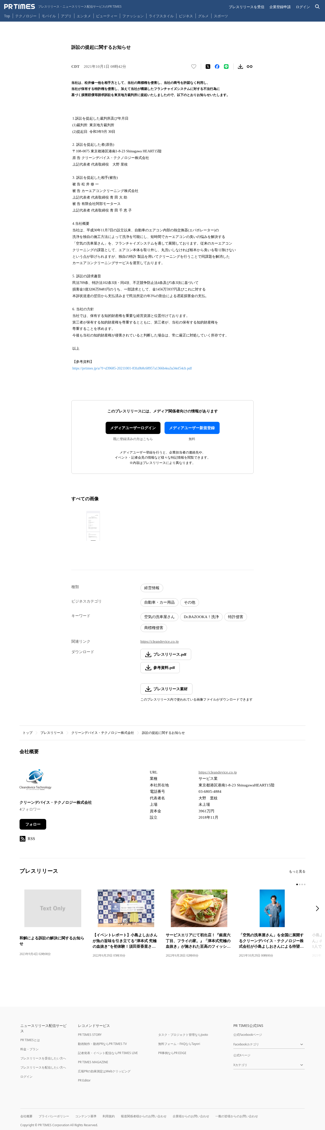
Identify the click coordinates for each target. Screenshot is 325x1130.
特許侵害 (235, 617)
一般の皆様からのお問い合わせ (236, 1116)
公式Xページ (241, 1055)
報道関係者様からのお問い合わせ (144, 1116)
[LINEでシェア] (226, 66)
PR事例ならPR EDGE (172, 1053)
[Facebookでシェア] (217, 66)
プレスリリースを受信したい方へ (43, 1058)
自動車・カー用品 (159, 602)
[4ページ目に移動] (304, 884)
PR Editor (84, 1080)
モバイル (49, 15)
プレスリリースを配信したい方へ (43, 1067)
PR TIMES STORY (90, 1034)
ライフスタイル (161, 15)
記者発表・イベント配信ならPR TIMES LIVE (108, 1053)
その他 (189, 602)
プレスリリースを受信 (246, 6)
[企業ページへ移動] (35, 781)
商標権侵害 (153, 628)
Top (7, 15)
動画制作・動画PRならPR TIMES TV (102, 1044)
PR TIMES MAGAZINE (93, 1062)
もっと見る (297, 871)
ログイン (303, 6)
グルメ (203, 15)
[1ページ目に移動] (297, 884)
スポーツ (221, 15)
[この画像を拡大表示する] (93, 526)
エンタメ (84, 15)
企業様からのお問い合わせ (191, 1116)
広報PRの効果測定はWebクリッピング (104, 1071)
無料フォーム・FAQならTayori (179, 1044)
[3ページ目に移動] (302, 884)
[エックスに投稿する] (208, 66)
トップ (27, 733)
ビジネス (186, 15)
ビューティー (106, 15)
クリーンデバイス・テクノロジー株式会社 (102, 733)
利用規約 (109, 1116)
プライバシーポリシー (54, 1116)
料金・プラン (29, 1049)
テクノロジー (26, 15)
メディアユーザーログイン (133, 428)
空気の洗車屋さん (159, 617)
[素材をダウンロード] (240, 66)
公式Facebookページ (247, 1034)
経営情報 (151, 588)
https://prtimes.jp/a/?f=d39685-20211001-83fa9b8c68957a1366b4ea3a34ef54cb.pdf (132, 368)
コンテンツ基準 (85, 1116)
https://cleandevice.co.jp (159, 641)
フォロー (33, 824)
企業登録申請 (280, 6)
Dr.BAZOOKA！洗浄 (201, 617)
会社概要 (26, 1116)
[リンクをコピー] (250, 66)
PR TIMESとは (30, 1040)
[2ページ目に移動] (299, 884)
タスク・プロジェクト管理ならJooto (183, 1034)
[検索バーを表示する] (317, 6)
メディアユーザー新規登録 (192, 428)
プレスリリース (51, 733)
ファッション (133, 15)
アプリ (66, 15)
